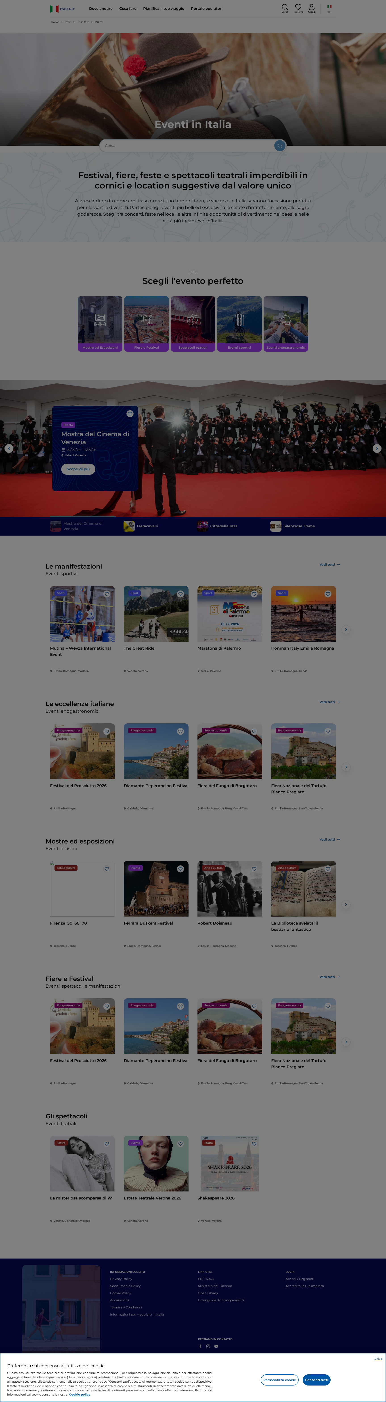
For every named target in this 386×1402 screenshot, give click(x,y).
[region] (193, 1377)
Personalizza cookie (279, 1380)
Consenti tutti (316, 1380)
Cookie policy (79, 1394)
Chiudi (379, 1358)
